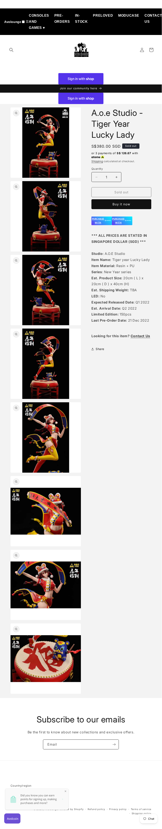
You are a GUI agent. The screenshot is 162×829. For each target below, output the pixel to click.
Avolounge (12, 22)
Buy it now (121, 204)
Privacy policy (118, 809)
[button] (11, 50)
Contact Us (153, 18)
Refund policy (96, 809)
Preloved (103, 15)
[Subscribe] (114, 744)
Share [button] (100, 349)
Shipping (97, 161)
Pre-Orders (62, 18)
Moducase (128, 15)
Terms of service (141, 809)
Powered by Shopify (71, 809)
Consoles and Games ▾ (39, 21)
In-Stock (81, 18)
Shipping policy (141, 813)
